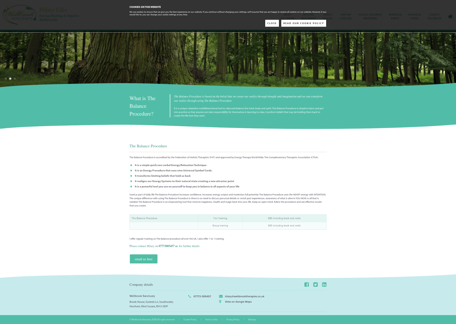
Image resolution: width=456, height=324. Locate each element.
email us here (143, 259)
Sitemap (252, 319)
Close (272, 23)
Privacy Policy (232, 319)
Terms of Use (211, 319)
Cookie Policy (189, 319)
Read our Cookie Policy (303, 23)
